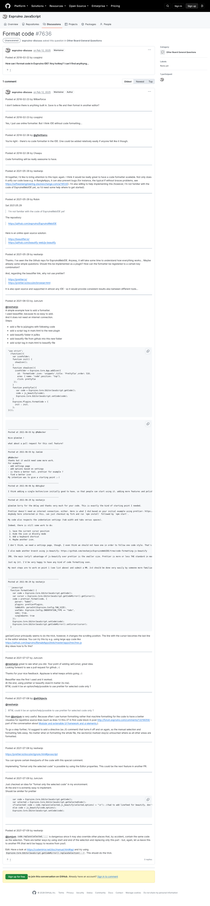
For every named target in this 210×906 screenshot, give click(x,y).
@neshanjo (11, 306)
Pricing (115, 6)
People (107, 24)
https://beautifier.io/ (18, 239)
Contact (119, 892)
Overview (13, 24)
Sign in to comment (107, 876)
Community (100, 892)
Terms (61, 892)
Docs (110, 892)
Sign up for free (16, 876)
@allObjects (40, 698)
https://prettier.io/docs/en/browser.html (29, 282)
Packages (90, 24)
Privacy (70, 892)
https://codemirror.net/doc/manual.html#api (50, 849)
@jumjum (16, 716)
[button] (149, 49)
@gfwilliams (40, 135)
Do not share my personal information (161, 892)
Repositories (32, 24)
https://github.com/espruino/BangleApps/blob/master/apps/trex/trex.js (43, 642)
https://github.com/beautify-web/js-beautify (32, 242)
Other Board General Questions (84, 40)
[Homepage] (7, 6)
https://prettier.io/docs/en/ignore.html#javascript (31, 754)
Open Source (77, 6)
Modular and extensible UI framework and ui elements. (68, 723)
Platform (19, 6)
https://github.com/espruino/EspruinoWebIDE (32, 223)
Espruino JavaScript (25, 16)
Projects (73, 24)
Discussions (54, 24)
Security (80, 892)
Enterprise (98, 6)
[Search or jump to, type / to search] (167, 6)
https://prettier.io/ (17, 279)
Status (90, 892)
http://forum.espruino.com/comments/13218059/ (123, 719)
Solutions (37, 6)
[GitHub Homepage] (34, 893)
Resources (56, 6)
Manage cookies (133, 892)
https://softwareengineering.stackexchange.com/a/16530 (36, 183)
